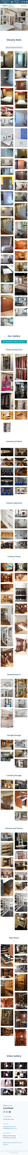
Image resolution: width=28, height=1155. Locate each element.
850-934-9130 (17, 2)
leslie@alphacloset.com (10, 1128)
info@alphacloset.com (9, 1126)
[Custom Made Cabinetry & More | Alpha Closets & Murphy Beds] (8, 5)
